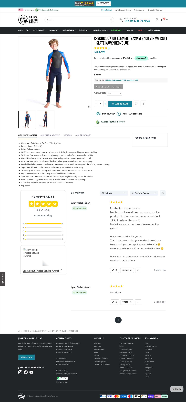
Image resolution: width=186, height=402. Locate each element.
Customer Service (126, 343)
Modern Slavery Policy (128, 373)
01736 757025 (61, 370)
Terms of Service (126, 367)
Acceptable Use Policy (128, 370)
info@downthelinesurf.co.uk (66, 373)
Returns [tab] (68, 135)
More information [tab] (27, 135)
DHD (147, 352)
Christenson (149, 349)
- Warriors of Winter (102, 364)
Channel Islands (151, 346)
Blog (96, 352)
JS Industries (149, 361)
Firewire (148, 355)
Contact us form (62, 382)
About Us (97, 343)
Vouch (147, 376)
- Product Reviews (101, 358)
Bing (146, 343)
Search (111, 19)
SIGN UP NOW (26, 357)
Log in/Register (155, 10)
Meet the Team (99, 349)
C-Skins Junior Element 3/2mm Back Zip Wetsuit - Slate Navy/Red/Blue (130, 41)
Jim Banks (148, 358)
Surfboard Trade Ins (127, 355)
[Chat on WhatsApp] (74, 377)
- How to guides (100, 361)
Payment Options (126, 349)
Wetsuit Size (100, 93)
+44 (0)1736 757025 (137, 21)
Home (19, 331)
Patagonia (148, 367)
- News (96, 355)
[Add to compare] (143, 104)
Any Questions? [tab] (83, 135)
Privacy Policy (125, 364)
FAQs (122, 346)
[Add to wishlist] (136, 104)
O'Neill (147, 370)
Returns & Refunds (126, 358)
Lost (146, 364)
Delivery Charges (126, 352)
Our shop (97, 346)
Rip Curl (148, 373)
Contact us (140, 10)
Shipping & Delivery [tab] (50, 135)
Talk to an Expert (124, 10)
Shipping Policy (126, 361)
